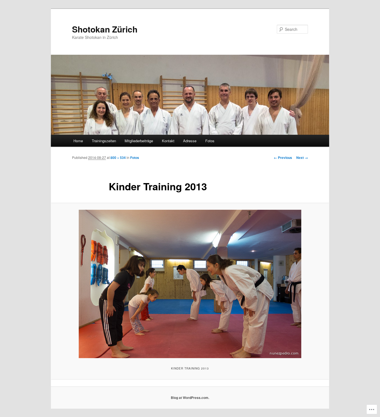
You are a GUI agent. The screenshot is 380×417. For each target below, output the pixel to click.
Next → (302, 157)
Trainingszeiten (104, 140)
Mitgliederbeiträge (139, 140)
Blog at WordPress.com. (190, 397)
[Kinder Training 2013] (190, 284)
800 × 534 (118, 157)
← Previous (283, 157)
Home (78, 140)
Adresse (189, 140)
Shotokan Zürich (104, 29)
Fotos (209, 140)
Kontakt (168, 140)
